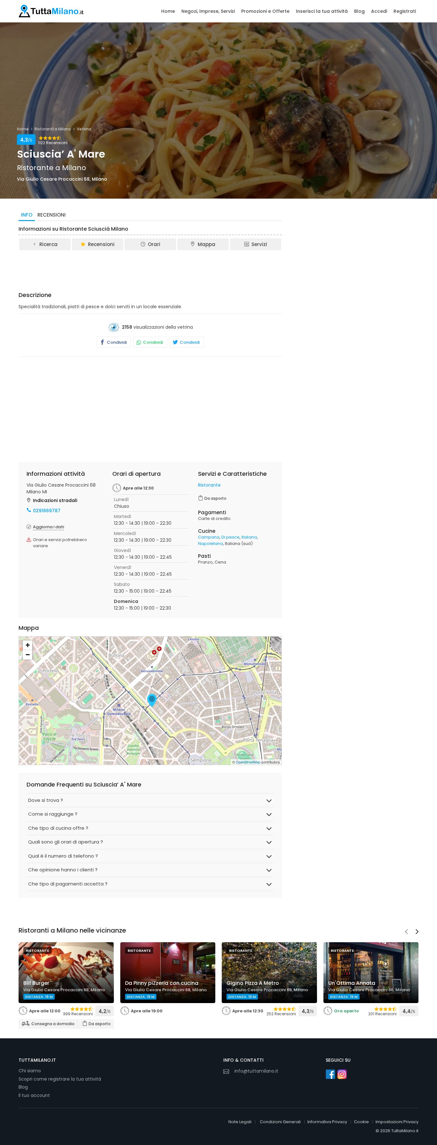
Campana (208, 537)
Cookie (361, 1122)
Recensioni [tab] (51, 214)
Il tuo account (34, 1095)
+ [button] (28, 645)
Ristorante (209, 485)
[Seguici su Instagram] (342, 1074)
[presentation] (406, 932)
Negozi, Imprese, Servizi (208, 11)
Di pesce (230, 537)
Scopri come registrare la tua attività (60, 1079)
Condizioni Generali (280, 1122)
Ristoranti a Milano (53, 129)
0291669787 (46, 510)
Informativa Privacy (327, 1122)
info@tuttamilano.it (256, 1071)
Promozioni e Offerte (265, 11)
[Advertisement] (150, 268)
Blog (359, 11)
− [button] (28, 655)
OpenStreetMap (248, 761)
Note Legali (239, 1122)
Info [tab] (26, 214)
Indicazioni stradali (55, 500)
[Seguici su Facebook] (330, 1074)
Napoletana (210, 543)
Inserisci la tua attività (322, 11)
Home (168, 11)
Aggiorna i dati (48, 527)
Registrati (404, 11)
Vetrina (84, 129)
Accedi (379, 11)
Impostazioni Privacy (397, 1122)
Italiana (249, 537)
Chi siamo (30, 1071)
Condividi (116, 342)
